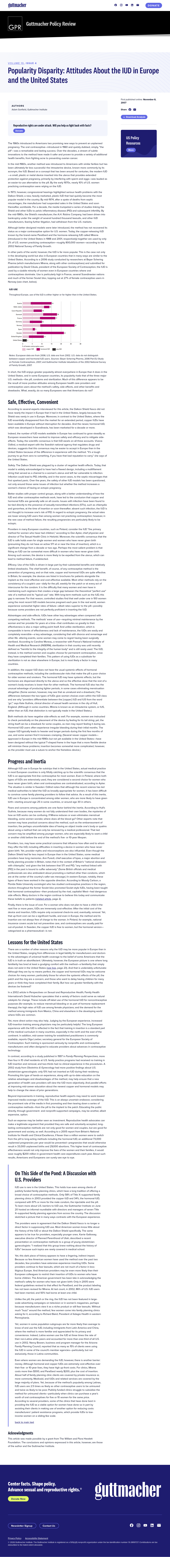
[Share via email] (134, 109)
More (131, 150)
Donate (154, 5)
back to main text (24, 1422)
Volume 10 (16, 63)
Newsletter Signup (22, 1526)
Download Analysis (135, 117)
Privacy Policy (14, 1538)
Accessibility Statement (36, 1538)
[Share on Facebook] (129, 109)
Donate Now (18, 1499)
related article (43, 899)
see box (51, 968)
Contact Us (49, 1526)
